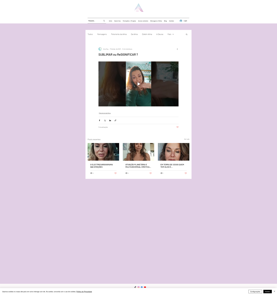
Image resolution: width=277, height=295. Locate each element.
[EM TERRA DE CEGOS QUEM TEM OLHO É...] (173, 152)
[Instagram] (138, 287)
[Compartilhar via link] (115, 120)
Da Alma (134, 34)
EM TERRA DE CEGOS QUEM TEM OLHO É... (172, 165)
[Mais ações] (177, 49)
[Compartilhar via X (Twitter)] (105, 120)
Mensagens (102, 34)
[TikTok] (135, 287)
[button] (187, 34)
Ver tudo (186, 139)
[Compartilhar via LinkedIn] (110, 120)
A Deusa (159, 34)
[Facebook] (142, 287)
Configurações (255, 291)
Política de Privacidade (84, 291)
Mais (169, 34)
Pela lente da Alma (119, 34)
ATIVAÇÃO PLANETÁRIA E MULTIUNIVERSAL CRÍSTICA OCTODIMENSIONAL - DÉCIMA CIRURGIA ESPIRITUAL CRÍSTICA (137, 165)
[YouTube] (145, 287)
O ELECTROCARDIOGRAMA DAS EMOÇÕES (101, 165)
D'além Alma (147, 34)
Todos (90, 34)
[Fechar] (274, 291)
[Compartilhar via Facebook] (99, 120)
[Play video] (138, 83)
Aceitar (267, 291)
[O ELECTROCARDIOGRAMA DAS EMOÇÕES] (103, 152)
